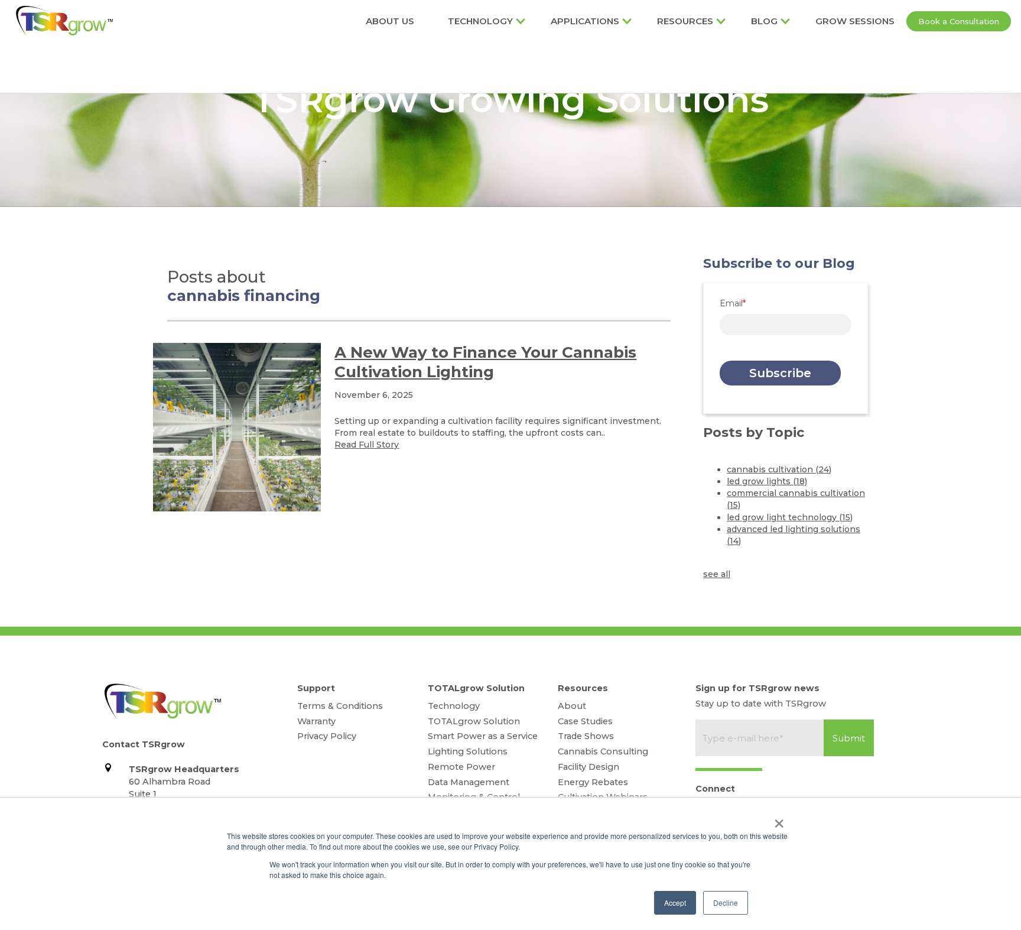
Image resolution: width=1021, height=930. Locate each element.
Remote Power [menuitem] (461, 767)
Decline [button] (725, 902)
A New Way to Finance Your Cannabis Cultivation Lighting (485, 362)
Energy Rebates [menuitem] (593, 782)
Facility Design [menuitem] (588, 767)
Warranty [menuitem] (316, 721)
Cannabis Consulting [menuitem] (603, 751)
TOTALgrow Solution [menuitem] (474, 721)
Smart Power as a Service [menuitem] (483, 736)
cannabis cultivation (779, 469)
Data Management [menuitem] (468, 782)
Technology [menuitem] (454, 706)
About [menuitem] (572, 706)
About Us (390, 21)
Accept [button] (675, 902)
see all (716, 574)
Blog (764, 21)
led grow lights (767, 481)
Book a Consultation (958, 21)
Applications (585, 21)
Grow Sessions (855, 21)
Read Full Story (366, 444)
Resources (685, 21)
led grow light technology (790, 517)
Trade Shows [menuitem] (586, 736)
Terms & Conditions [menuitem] (340, 706)
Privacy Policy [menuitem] (326, 736)
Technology (480, 21)
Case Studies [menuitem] (585, 721)
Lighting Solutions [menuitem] (468, 751)
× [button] (779, 819)
